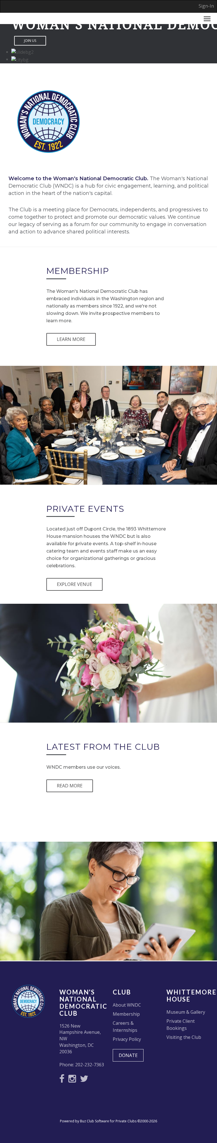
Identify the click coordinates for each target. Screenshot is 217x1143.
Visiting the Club (183, 1037)
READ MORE (70, 786)
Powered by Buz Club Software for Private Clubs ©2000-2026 (108, 1121)
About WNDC (127, 1005)
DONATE (128, 1055)
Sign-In (206, 6)
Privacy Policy (127, 1039)
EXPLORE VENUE (74, 584)
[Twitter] (85, 1080)
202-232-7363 (89, 1065)
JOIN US (30, 40)
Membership (126, 1014)
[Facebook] (63, 1080)
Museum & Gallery (185, 1012)
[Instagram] (73, 1080)
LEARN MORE (71, 339)
